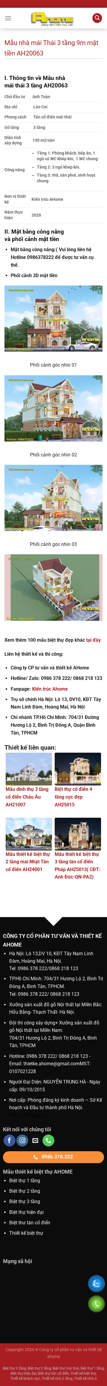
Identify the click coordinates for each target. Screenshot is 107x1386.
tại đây (93, 640)
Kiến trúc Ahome (50, 689)
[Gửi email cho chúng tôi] (35, 1140)
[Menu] (8, 18)
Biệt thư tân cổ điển (29, 1223)
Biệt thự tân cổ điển (53, 1373)
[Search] (97, 18)
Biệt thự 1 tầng (24, 1180)
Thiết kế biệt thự (26, 1233)
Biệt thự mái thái (66, 1368)
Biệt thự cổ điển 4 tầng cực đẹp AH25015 (73, 796)
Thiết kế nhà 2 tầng (57, 1378)
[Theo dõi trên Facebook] (9, 1140)
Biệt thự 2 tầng (24, 1191)
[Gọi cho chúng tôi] (48, 1140)
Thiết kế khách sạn (25, 1378)
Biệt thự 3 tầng (24, 1201)
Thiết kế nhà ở (85, 1378)
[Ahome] (53, 18)
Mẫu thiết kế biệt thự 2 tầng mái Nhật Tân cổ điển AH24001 (28, 861)
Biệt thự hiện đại (26, 1212)
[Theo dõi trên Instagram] (22, 1140)
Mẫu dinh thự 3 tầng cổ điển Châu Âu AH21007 (27, 796)
